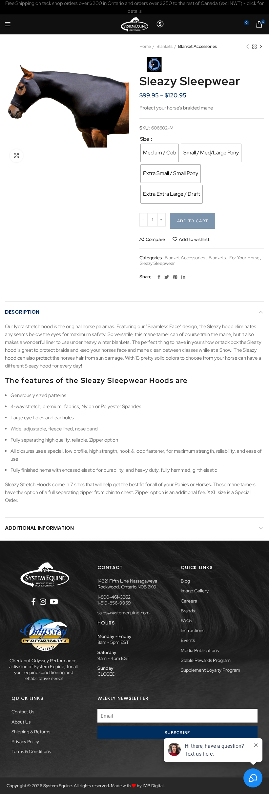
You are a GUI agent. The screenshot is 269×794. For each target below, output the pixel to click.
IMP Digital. (154, 785)
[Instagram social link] (43, 601)
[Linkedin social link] (183, 277)
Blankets (164, 46)
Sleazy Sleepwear (157, 263)
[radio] (159, 153)
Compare (155, 239)
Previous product (247, 46)
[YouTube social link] (54, 601)
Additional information (39, 528)
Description (22, 312)
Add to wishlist (194, 239)
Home (145, 46)
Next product (261, 46)
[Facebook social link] (158, 277)
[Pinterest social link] (175, 277)
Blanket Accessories (197, 46)
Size (145, 139)
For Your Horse (244, 258)
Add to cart (192, 221)
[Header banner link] (134, 7)
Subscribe (177, 732)
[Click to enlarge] (16, 155)
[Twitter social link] (166, 277)
